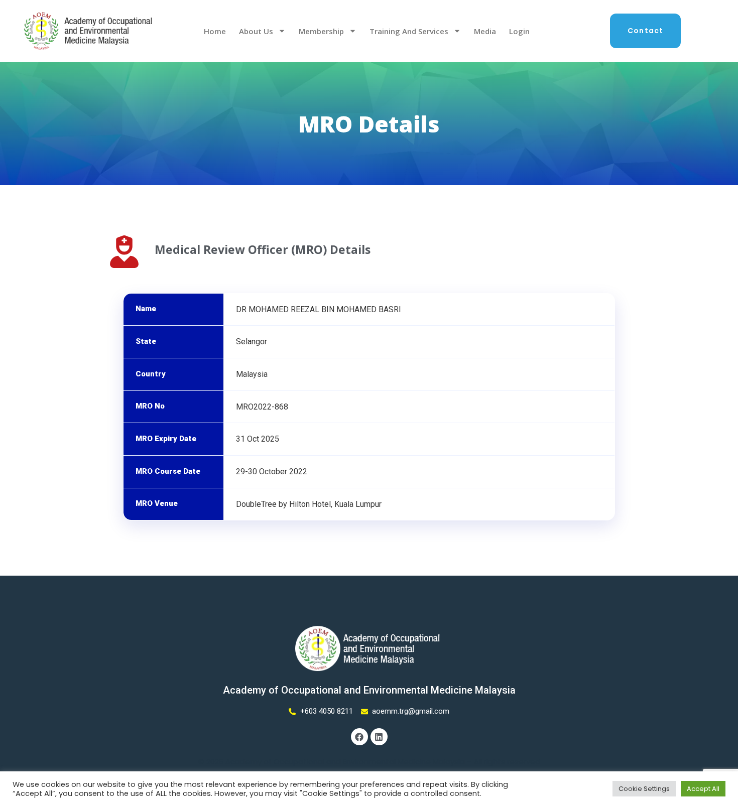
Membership (321, 31)
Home (215, 31)
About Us (256, 31)
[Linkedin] (379, 736)
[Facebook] (359, 736)
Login (519, 31)
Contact (645, 31)
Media (485, 31)
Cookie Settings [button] (644, 788)
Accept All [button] (703, 788)
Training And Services (409, 31)
